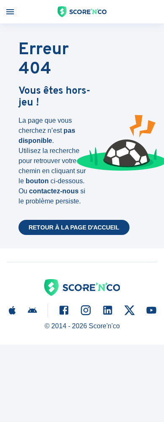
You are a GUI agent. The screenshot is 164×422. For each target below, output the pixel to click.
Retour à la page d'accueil (74, 227)
